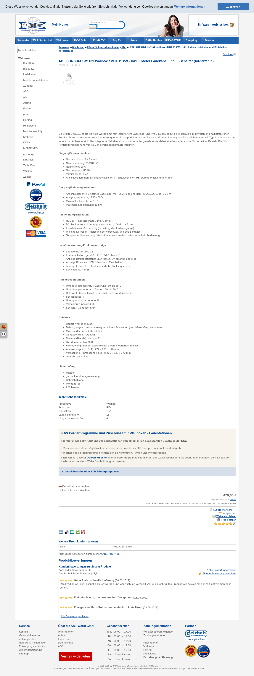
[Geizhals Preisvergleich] (36, 208)
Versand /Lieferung (30, 635)
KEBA (26, 142)
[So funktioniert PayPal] (36, 183)
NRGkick (28, 159)
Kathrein (28, 136)
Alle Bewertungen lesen (222, 569)
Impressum (64, 639)
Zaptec (27, 176)
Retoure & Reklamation (32, 642)
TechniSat (29, 165)
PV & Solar (80, 40)
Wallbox (27, 170)
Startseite (23, 40)
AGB (60, 646)
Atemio (134, 40)
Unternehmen (66, 631)
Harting (27, 119)
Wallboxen (63, 40)
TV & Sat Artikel (42, 40)
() (234, 523)
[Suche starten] (92, 27)
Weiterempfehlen (226, 516)
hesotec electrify (32, 131)
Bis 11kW (28, 62)
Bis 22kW (28, 68)
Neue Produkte (27, 49)
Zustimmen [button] (233, 6)
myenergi (28, 154)
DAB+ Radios (153, 40)
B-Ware (209, 40)
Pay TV (116, 40)
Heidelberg (29, 125)
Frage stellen (228, 519)
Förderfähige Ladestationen (103, 47)
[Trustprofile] (36, 222)
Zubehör (28, 85)
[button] (206, 6)
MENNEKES (30, 148)
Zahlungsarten (27, 639)
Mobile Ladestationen (36, 80)
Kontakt (23, 631)
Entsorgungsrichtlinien (32, 646)
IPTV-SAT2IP (173, 40)
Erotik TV (99, 40)
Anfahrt (62, 635)
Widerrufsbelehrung (30, 649)
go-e (26, 114)
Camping (191, 40)
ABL (25, 97)
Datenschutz (65, 642)
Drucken (228, 54)
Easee (27, 108)
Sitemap (24, 653)
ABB (25, 91)
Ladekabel (29, 74)
